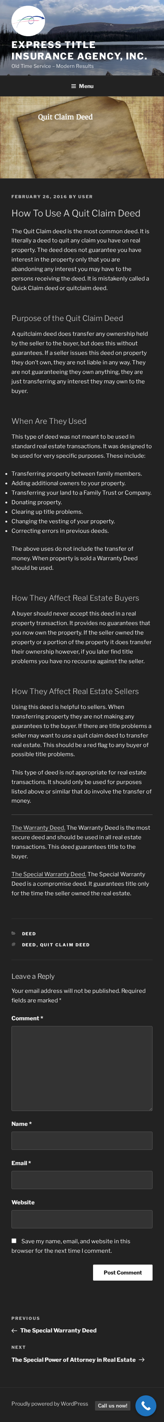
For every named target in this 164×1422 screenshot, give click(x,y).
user (85, 196)
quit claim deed (65, 944)
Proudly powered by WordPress (49, 1403)
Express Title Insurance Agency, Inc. (79, 50)
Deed (29, 933)
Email (21, 1163)
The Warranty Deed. (38, 827)
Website (23, 1202)
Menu (86, 86)
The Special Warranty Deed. (48, 874)
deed (29, 944)
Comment (27, 1018)
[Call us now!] (145, 1405)
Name (21, 1124)
